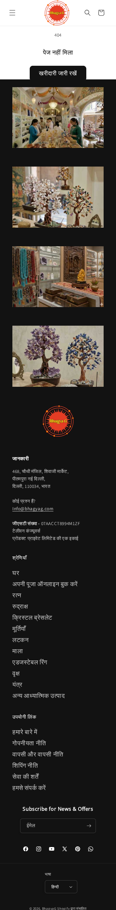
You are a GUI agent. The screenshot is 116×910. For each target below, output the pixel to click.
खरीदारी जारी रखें (58, 73)
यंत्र (17, 684)
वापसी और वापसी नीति (37, 754)
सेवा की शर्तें (25, 777)
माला (17, 651)
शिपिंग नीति (25, 765)
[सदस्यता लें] (89, 826)
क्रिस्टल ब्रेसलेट (32, 617)
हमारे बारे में (24, 732)
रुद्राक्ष (20, 606)
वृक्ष (15, 673)
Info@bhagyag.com (33, 508)
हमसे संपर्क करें (29, 788)
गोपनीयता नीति (29, 743)
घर (15, 573)
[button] (12, 13)
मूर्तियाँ (19, 629)
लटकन (20, 640)
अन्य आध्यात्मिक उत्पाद (38, 696)
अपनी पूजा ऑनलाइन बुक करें (45, 584)
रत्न (16, 595)
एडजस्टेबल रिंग (29, 662)
